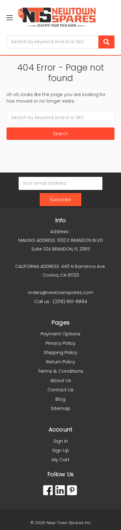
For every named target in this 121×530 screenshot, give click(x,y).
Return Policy (60, 361)
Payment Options (60, 333)
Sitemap (60, 408)
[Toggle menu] (9, 17)
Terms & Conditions (60, 371)
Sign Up (60, 450)
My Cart (60, 459)
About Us (60, 380)
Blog (60, 399)
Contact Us (60, 389)
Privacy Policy (60, 343)
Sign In (60, 441)
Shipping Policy (60, 352)
